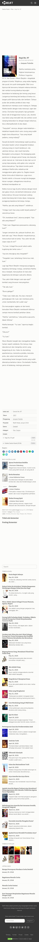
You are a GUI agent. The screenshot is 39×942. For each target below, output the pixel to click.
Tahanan (29, 514)
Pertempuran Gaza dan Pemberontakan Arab (17, 727)
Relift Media (8, 510)
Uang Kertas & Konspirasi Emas (19, 679)
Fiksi (14, 430)
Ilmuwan (13, 514)
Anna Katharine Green (17, 477)
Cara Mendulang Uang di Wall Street (21, 703)
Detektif (15, 427)
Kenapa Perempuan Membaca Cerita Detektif (17, 869)
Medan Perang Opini (16, 498)
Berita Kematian (14, 474)
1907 (14, 415)
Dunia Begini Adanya (16, 574)
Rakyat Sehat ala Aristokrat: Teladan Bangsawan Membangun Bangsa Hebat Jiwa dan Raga (18, 587)
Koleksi (33, 443)
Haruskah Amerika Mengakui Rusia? (21, 821)
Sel (25, 514)
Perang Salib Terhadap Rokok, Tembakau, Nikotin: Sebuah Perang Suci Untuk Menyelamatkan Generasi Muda (19, 619)
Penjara (22, 514)
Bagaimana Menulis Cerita (11, 877)
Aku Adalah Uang (14, 667)
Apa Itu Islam (13, 715)
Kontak (15, 935)
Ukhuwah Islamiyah (15, 753)
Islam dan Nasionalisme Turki (19, 764)
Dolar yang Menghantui (17, 691)
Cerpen (18, 430)
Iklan (32, 935)
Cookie (26, 935)
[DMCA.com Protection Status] (12, 939)
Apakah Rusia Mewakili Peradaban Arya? (23, 833)
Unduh (33, 438)
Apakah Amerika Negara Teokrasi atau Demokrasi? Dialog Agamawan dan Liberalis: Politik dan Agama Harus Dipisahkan (19, 790)
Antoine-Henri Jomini (17, 501)
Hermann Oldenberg (16, 465)
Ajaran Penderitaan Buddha (18, 462)
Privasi (20, 935)
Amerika (8, 514)
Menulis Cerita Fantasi (10, 885)
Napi (18, 514)
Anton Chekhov (15, 489)
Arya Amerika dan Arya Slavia (19, 776)
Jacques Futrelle (27, 63)
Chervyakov (13, 486)
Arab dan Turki (14, 741)
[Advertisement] (19, 32)
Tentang (8, 935)
